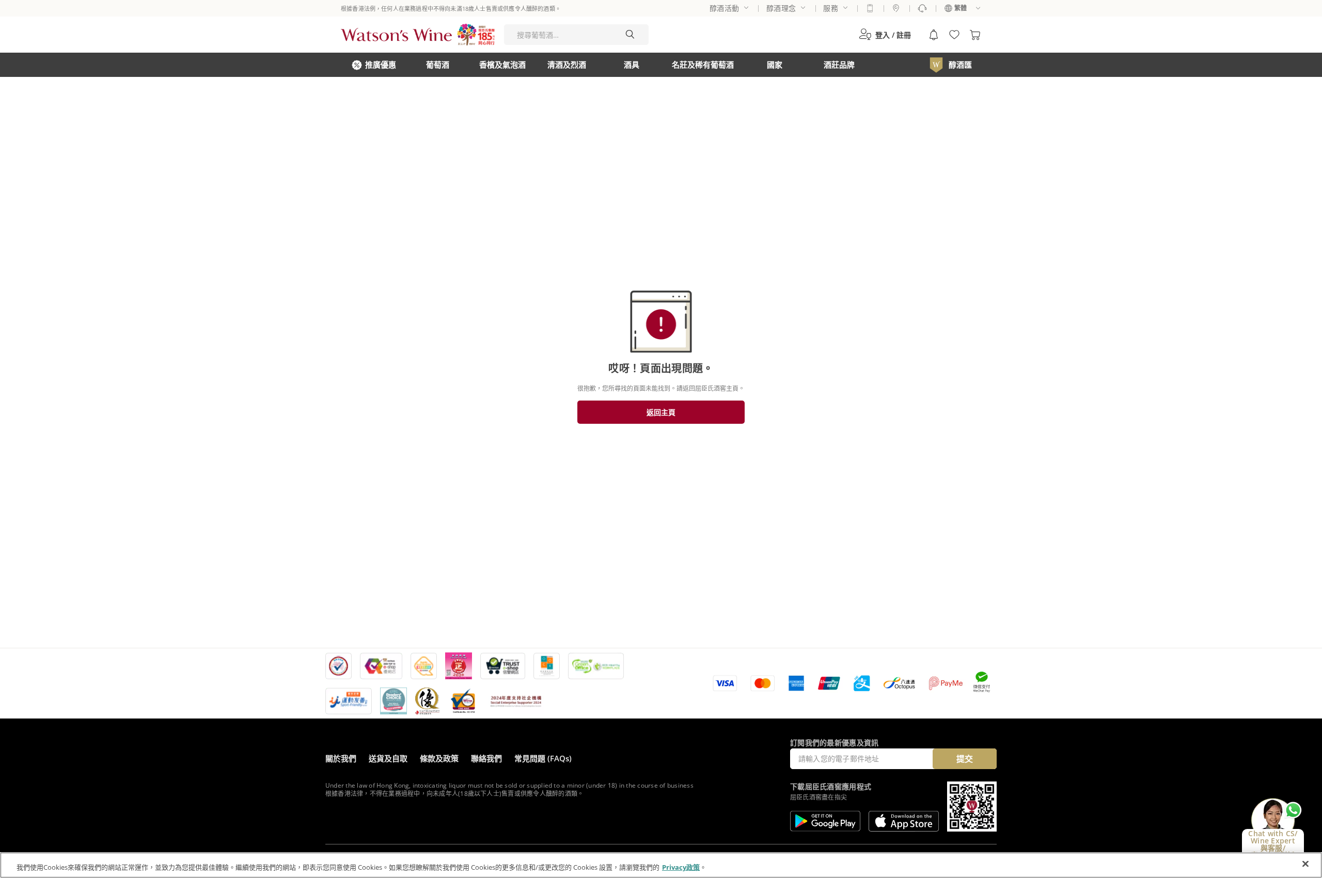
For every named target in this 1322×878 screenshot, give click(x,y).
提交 (964, 758)
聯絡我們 (486, 758)
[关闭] (1305, 864)
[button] (885, 34)
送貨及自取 (388, 758)
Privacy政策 (681, 867)
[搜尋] (630, 34)
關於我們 (340, 758)
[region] (661, 865)
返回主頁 (661, 412)
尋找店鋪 (896, 8)
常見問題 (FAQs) (543, 758)
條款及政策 (439, 758)
